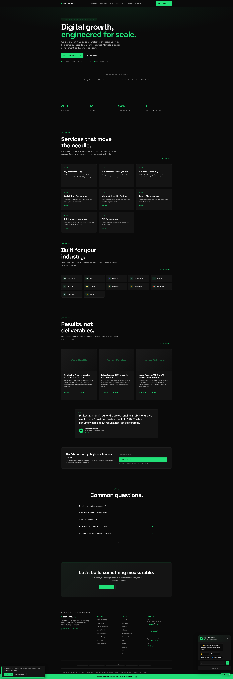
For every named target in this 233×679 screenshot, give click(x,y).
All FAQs (116, 542)
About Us (124, 619)
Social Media (100, 623)
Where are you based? (88, 520)
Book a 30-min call (125, 587)
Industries (103, 3)
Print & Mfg (100, 640)
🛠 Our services (215, 654)
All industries (165, 270)
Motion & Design (101, 633)
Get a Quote (163, 3)
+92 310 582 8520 (152, 640)
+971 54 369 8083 (152, 625)
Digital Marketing (102, 619)
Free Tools (120, 3)
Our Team (125, 623)
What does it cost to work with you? (93, 513)
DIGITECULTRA (69, 3)
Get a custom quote (71, 55)
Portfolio (124, 626)
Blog (123, 640)
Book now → (130, 676)
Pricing (129, 3)
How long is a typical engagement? (92, 506)
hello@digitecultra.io (153, 646)
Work (112, 3)
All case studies (164, 344)
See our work (92, 55)
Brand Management (102, 637)
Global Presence (127, 633)
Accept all (8, 674)
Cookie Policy (13, 670)
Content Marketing (102, 626)
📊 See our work (205, 657)
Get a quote (105, 587)
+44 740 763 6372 (152, 632)
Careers (124, 647)
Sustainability (126, 637)
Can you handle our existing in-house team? (96, 533)
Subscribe (125, 459)
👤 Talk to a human (217, 657)
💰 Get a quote (205, 654)
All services (166, 159)
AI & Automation (101, 643)
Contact (124, 654)
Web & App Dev (101, 630)
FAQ (123, 650)
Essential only (20, 674)
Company (138, 3)
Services (94, 3)
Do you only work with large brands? (93, 526)
